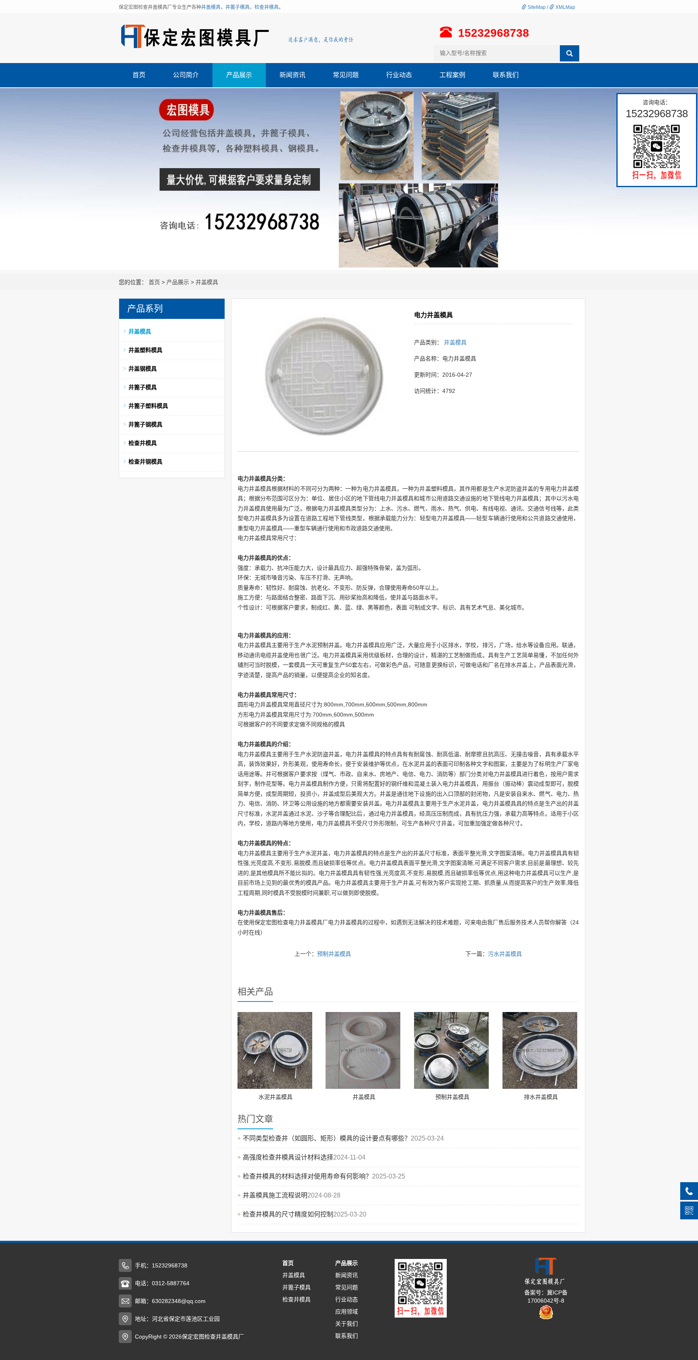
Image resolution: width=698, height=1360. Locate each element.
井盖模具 (211, 7)
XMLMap (564, 7)
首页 (138, 75)
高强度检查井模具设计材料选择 (288, 1157)
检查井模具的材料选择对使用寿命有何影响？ (307, 1176)
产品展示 (239, 75)
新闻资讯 (292, 75)
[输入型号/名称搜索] (569, 53)
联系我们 (506, 75)
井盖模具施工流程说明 (275, 1195)
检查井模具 (266, 7)
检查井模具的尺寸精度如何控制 (288, 1214)
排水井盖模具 (541, 1097)
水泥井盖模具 (275, 1097)
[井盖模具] (363, 1050)
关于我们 (346, 1323)
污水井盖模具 (505, 954)
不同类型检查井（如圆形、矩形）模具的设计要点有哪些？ (327, 1138)
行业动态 (399, 75)
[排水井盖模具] (539, 1050)
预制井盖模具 (334, 954)
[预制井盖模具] (451, 1050)
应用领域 (346, 1311)
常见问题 (346, 75)
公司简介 (186, 75)
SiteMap (536, 7)
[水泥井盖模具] (275, 1050)
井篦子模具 (237, 7)
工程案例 (452, 75)
